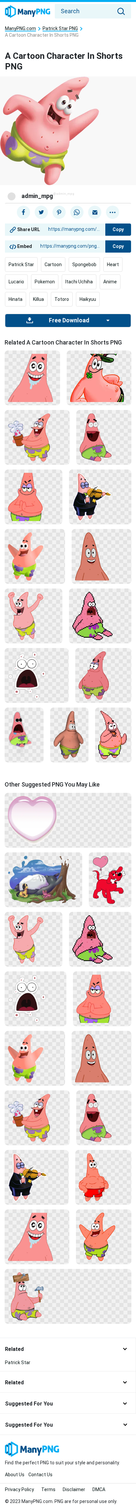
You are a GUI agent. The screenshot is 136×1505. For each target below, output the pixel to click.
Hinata (15, 299)
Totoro (61, 299)
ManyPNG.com (20, 28)
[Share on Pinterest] (59, 212)
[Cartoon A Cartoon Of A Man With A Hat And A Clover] (99, 377)
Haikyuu (88, 299)
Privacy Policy (19, 1489)
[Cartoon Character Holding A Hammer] (68, 1296)
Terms (48, 1489)
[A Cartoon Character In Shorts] (69, 734)
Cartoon (53, 264)
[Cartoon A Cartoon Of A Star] (33, 496)
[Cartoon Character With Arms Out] (35, 556)
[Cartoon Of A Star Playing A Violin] (100, 496)
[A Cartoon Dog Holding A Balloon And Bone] (110, 879)
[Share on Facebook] (23, 212)
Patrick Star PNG (60, 28)
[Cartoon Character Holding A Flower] (37, 437)
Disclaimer (74, 1489)
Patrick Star (21, 264)
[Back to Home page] (27, 12)
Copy (118, 229)
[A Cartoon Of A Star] (113, 734)
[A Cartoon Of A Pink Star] (37, 1236)
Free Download (69, 320)
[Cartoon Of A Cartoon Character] (104, 437)
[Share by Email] (94, 212)
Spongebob (84, 264)
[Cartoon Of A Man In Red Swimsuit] (103, 1177)
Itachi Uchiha (79, 281)
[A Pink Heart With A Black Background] (68, 820)
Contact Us (40, 1474)
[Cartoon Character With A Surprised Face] (24, 734)
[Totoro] (43, 879)
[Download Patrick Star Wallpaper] (36, 675)
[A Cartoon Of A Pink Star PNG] (32, 377)
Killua (38, 299)
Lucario (16, 281)
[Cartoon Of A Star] (103, 1236)
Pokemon (45, 281)
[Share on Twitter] (41, 212)
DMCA (98, 1489)
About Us (14, 1474)
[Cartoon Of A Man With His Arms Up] (33, 615)
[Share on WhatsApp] (77, 212)
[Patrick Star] (101, 556)
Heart (113, 264)
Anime (110, 281)
